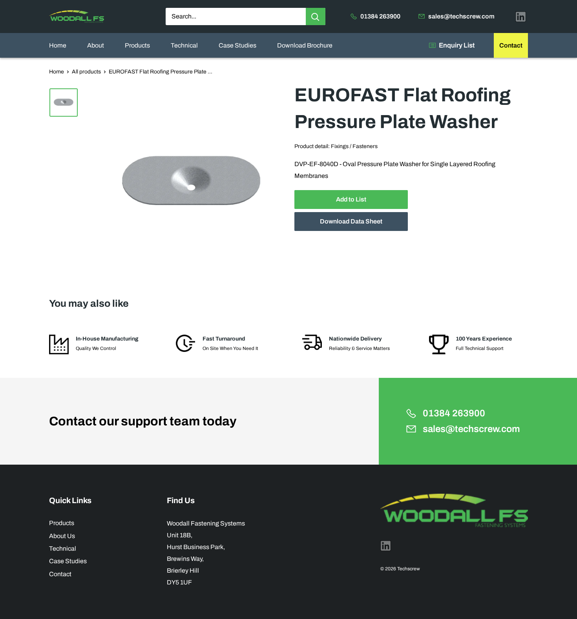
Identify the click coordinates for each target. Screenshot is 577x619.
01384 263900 (380, 16)
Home (57, 45)
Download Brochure (304, 45)
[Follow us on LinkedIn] (520, 16)
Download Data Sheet (351, 221)
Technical (184, 45)
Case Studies (237, 45)
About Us (62, 536)
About (95, 45)
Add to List (351, 199)
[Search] (315, 16)
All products (86, 72)
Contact (510, 45)
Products (137, 45)
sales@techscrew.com (461, 16)
